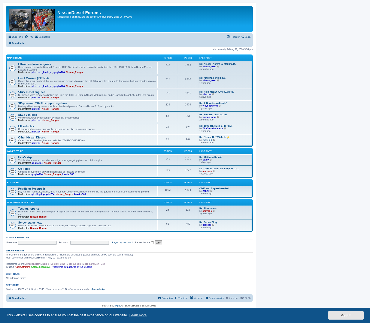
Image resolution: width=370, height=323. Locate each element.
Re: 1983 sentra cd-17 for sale (216, 126)
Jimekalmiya (98, 289)
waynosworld (210, 105)
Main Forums (14, 58)
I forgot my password (122, 242)
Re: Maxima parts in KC (212, 78)
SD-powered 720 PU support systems (42, 103)
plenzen (35, 72)
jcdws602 (207, 140)
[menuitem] (29, 36)
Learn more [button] (138, 315)
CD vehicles (26, 126)
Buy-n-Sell (13, 182)
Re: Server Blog (208, 222)
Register (23, 237)
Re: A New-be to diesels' (213, 103)
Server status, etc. (30, 222)
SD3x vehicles (27, 114)
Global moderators (41, 267)
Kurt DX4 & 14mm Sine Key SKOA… (219, 168)
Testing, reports (28, 208)
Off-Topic (24, 168)
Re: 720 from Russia (210, 157)
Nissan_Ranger (74, 72)
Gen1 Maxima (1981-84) (33, 78)
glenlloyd (47, 72)
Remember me (143, 242)
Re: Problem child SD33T (213, 114)
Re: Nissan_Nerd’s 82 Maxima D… (218, 64)
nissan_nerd (209, 66)
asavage (207, 171)
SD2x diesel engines (31, 92)
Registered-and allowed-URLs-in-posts (72, 267)
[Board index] (32, 19)
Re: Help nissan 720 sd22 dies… (217, 91)
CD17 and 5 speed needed (214, 188)
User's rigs (25, 157)
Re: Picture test (208, 208)
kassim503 (68, 174)
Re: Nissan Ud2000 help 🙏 (214, 137)
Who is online (15, 250)
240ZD (206, 191)
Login (10, 237)
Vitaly (206, 159)
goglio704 (59, 72)
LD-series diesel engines (34, 64)
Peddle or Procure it (31, 188)
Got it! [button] (346, 315)
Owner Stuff (15, 151)
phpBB (118, 306)
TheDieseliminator (213, 128)
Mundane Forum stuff (20, 202)
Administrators (22, 267)
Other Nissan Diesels (32, 137)
